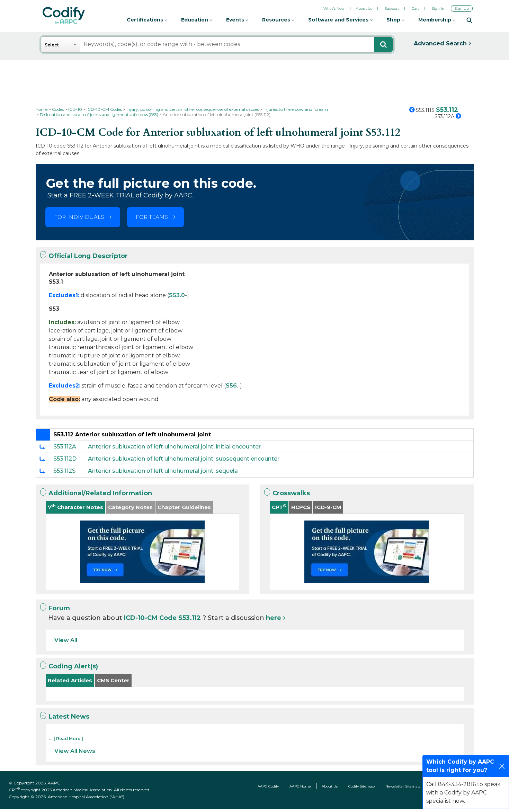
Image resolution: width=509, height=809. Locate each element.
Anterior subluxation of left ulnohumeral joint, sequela (163, 471)
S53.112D (65, 458)
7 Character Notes (75, 506)
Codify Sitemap (361, 786)
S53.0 (177, 295)
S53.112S (64, 471)
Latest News (68, 716)
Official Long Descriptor (88, 256)
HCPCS (300, 507)
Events (235, 20)
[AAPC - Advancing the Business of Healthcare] (64, 15)
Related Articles (70, 680)
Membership (435, 20)
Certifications (145, 20)
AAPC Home (300, 786)
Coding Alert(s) (73, 666)
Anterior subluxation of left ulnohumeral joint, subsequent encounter (183, 458)
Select (52, 44)
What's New (334, 8)
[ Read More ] (68, 738)
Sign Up (462, 8)
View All (65, 640)
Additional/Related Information (100, 493)
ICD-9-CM (328, 507)
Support (392, 8)
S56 (231, 385)
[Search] (469, 20)
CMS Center (113, 680)
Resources (277, 20)
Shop (394, 20)
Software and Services (339, 20)
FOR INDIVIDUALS (79, 217)
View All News (74, 751)
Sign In (438, 8)
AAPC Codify (268, 786)
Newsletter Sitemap (402, 786)
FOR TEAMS (152, 217)
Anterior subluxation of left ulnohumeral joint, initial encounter (174, 446)
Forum (59, 608)
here (273, 618)
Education (195, 20)
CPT (279, 506)
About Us (364, 8)
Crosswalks (291, 493)
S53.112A (64, 446)
